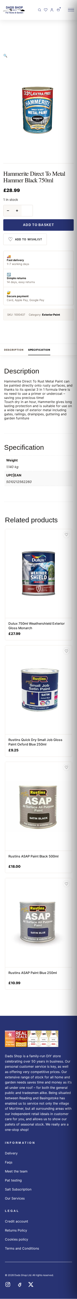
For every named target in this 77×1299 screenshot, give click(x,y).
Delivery (11, 1153)
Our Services (15, 1198)
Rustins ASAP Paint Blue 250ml (32, 973)
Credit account (16, 1221)
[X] (31, 1284)
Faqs (8, 1162)
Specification (39, 349)
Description (14, 349)
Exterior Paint (51, 314)
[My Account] (52, 10)
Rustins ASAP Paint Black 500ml (33, 856)
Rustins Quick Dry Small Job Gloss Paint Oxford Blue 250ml (35, 742)
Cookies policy (16, 1239)
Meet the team (16, 1171)
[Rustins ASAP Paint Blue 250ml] (38, 922)
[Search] (39, 10)
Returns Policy (16, 1230)
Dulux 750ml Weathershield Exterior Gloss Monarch (36, 625)
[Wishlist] (46, 10)
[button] (5, 56)
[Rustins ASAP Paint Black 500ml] (38, 806)
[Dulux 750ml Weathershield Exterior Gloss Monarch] (38, 573)
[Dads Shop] (31, 1039)
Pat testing (13, 1180)
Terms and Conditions (22, 1248)
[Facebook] (19, 1284)
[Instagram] (8, 1284)
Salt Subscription (18, 1189)
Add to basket (38, 225)
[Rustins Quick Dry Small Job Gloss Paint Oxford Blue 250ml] (38, 689)
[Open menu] (71, 10)
